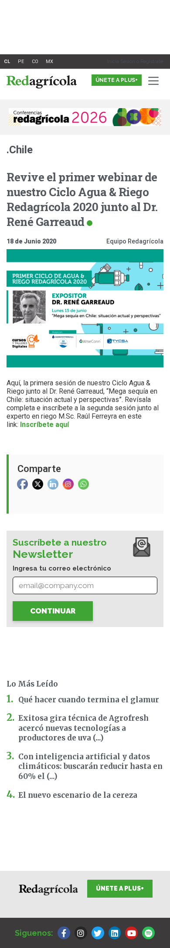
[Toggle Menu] (155, 81)
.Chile (20, 150)
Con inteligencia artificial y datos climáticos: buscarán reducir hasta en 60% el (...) (90, 766)
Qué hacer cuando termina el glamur (88, 700)
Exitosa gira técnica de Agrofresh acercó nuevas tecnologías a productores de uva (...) (83, 728)
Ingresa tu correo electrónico (62, 568)
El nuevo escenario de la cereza (77, 795)
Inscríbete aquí (44, 424)
